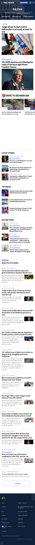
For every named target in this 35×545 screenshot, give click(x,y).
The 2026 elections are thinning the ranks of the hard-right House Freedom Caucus (17, 64)
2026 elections (16, 16)
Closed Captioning (22, 515)
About (3, 503)
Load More (17, 483)
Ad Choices (4, 519)
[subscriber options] (30, 2)
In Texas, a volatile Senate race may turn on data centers (21, 161)
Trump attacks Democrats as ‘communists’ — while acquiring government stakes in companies (20, 240)
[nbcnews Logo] (3, 498)
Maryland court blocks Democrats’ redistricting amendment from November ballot (21, 169)
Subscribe (20, 519)
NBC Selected (21, 526)
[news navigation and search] (33, 2)
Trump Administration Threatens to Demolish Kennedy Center (21, 200)
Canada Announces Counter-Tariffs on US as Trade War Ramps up (21, 209)
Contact (4, 506)
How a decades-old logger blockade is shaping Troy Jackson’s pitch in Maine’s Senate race (21, 229)
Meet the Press (6, 16)
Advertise (20, 522)
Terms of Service (22, 503)
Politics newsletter (28, 16)
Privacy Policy (5, 522)
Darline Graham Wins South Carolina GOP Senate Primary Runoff (21, 192)
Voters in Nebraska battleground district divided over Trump (11, 113)
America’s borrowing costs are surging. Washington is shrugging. (20, 250)
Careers (4, 515)
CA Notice (4, 531)
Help (3, 511)
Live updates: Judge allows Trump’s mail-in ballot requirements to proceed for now (21, 177)
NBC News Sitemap (22, 511)
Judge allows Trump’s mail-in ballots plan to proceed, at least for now (17, 29)
